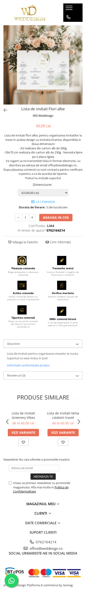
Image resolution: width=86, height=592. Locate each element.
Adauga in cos (56, 217)
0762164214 (45, 542)
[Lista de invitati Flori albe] (43, 65)
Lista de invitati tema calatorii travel (63, 415)
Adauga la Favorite (24, 242)
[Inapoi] (3, 110)
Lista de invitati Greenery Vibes (23, 415)
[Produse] (70, 9)
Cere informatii (60, 242)
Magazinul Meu (41, 503)
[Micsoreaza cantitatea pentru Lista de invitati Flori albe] (18, 217)
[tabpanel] (43, 65)
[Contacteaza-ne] (68, 17)
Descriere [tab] (13, 344)
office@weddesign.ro (46, 548)
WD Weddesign (43, 115)
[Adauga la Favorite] (23, 442)
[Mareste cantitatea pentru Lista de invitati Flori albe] (32, 217)
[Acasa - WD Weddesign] (30, 13)
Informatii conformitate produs (28, 365)
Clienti (41, 513)
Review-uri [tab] (16, 375)
